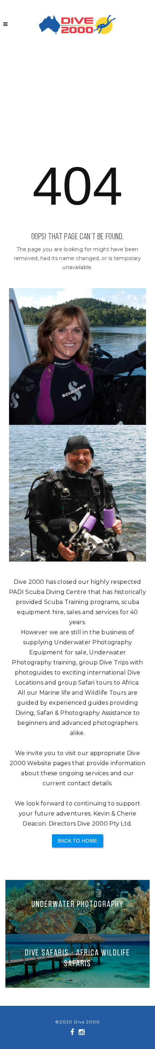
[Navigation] (5, 23)
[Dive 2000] (77, 24)
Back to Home (77, 841)
